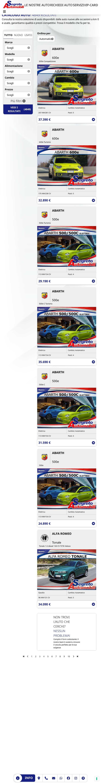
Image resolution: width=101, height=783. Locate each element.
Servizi (78, 5)
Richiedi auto (61, 5)
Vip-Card (91, 5)
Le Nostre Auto (37, 5)
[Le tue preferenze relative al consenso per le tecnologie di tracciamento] (96, 778)
